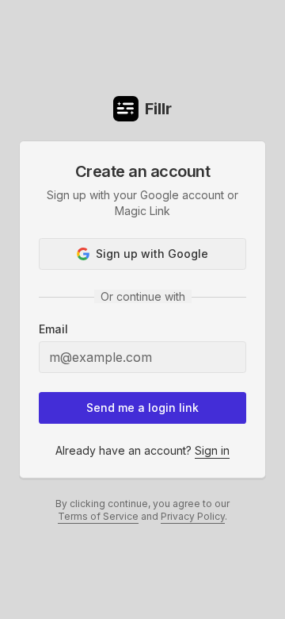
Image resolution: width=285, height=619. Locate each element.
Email (53, 329)
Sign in (212, 450)
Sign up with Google (152, 253)
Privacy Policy (193, 516)
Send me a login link (142, 407)
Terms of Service (98, 516)
